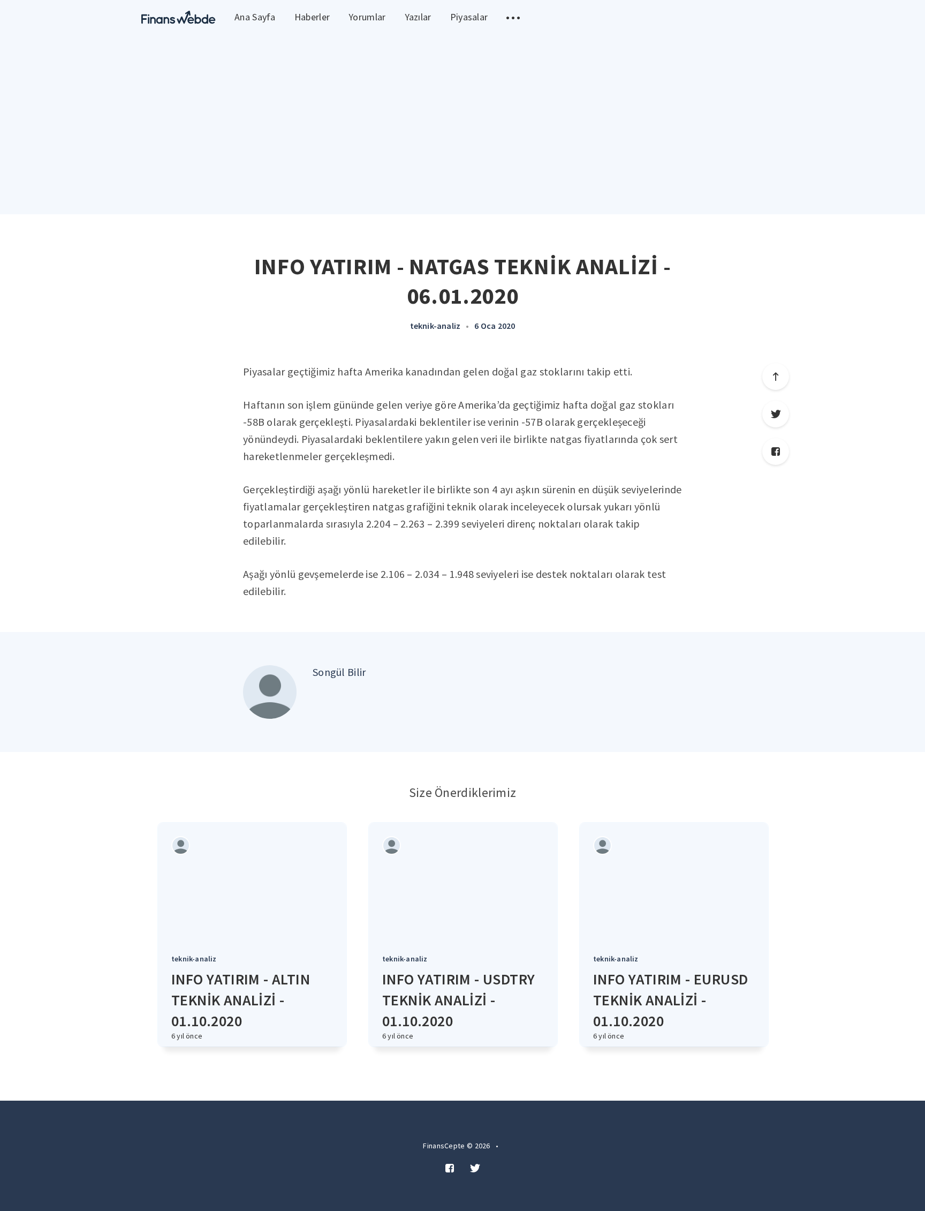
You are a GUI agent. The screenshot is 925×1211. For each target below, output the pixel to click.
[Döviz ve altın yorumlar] (178, 17)
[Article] (252, 882)
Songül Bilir (339, 672)
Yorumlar (366, 17)
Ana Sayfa (255, 17)
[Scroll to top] (775, 376)
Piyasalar (469, 17)
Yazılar (418, 17)
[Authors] (180, 845)
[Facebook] (775, 451)
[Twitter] (775, 414)
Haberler (312, 17)
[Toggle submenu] (513, 17)
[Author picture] (270, 692)
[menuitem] (178, 17)
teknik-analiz (435, 325)
